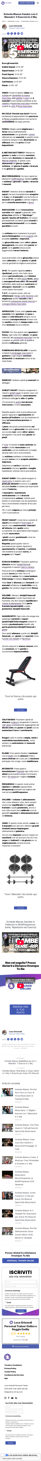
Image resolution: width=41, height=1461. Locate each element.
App (6, 1378)
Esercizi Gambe (29, 1046)
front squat (26, 523)
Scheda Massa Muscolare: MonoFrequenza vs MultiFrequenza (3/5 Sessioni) (24, 1178)
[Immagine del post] (7, 1092)
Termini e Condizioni (10, 1295)
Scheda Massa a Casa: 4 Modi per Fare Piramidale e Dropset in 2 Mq (27, 1160)
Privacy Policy (28, 1293)
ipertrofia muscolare (21, 103)
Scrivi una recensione (21, 1346)
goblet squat (15, 393)
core (6, 445)
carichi (32, 134)
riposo (31, 202)
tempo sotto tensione (24, 296)
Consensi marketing (12, 1291)
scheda (5, 95)
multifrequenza (17, 179)
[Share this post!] (8, 34)
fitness (7, 119)
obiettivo (6, 103)
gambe (19, 98)
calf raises (6, 725)
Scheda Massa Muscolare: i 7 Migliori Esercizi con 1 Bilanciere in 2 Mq (26, 1112)
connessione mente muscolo (22, 301)
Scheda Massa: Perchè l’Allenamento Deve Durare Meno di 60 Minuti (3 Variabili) (26, 1233)
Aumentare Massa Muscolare (15, 1046)
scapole (29, 236)
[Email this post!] (22, 34)
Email (9, 1302)
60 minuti (12, 777)
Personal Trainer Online (17, 28)
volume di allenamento (11, 603)
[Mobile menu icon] (38, 3)
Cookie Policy (10, 1372)
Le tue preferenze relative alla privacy (22, 1455)
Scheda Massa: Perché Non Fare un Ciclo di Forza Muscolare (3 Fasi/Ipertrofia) (26, 1094)
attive (36, 279)
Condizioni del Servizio (14, 1375)
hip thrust (26, 639)
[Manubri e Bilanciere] (20, 869)
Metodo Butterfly (9, 161)
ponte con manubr (11, 639)
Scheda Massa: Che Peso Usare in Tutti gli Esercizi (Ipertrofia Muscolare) (27, 1128)
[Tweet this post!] (11, 34)
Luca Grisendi (15, 26)
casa (26, 98)
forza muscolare (25, 106)
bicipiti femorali (23, 564)
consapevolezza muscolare (14, 304)
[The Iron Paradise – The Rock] (20, 370)
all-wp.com (18, 1392)
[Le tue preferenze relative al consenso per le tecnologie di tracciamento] (2, 1096)
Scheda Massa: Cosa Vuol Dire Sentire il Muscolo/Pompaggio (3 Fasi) (26, 1144)
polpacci (15, 722)
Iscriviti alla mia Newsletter (19, 1403)
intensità (20, 771)
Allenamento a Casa (14, 1044)
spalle (18, 402)
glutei (4, 630)
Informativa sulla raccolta (12, 1459)
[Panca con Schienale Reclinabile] (20, 671)
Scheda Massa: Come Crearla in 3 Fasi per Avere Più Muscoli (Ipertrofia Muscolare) (25, 1198)
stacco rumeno (27, 567)
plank (10, 756)
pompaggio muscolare (21, 353)
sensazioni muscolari (23, 337)
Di (16, 1048)
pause (24, 279)
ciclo (13, 106)
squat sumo (7, 481)
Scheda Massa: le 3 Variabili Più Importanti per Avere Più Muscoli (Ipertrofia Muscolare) (25, 1215)
